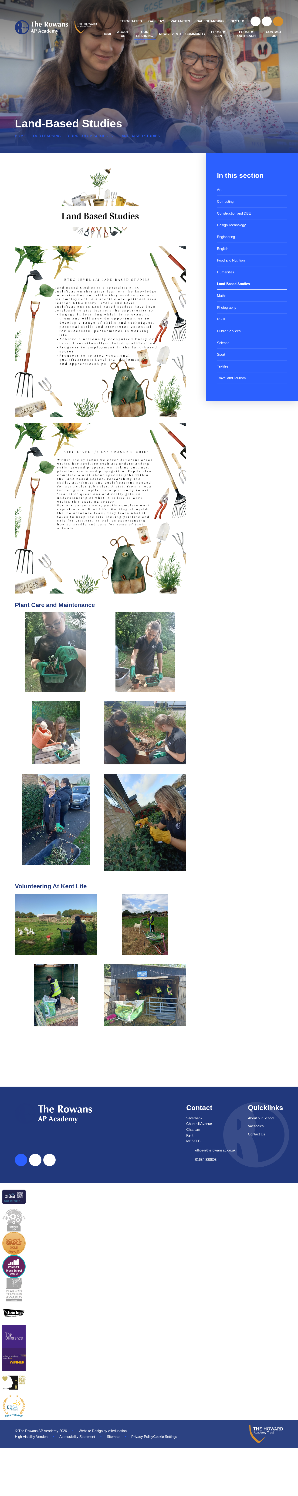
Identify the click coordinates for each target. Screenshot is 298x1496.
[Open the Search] (278, 22)
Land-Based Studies (140, 136)
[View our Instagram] (267, 22)
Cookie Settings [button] (165, 1437)
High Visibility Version (31, 1437)
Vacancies (256, 1126)
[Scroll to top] (21, 1160)
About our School (261, 1118)
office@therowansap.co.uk (215, 1150)
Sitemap (113, 1437)
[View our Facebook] (256, 22)
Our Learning (47, 136)
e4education (117, 1431)
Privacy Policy (142, 1437)
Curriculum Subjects (90, 136)
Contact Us (256, 1134)
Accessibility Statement (77, 1437)
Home (20, 136)
